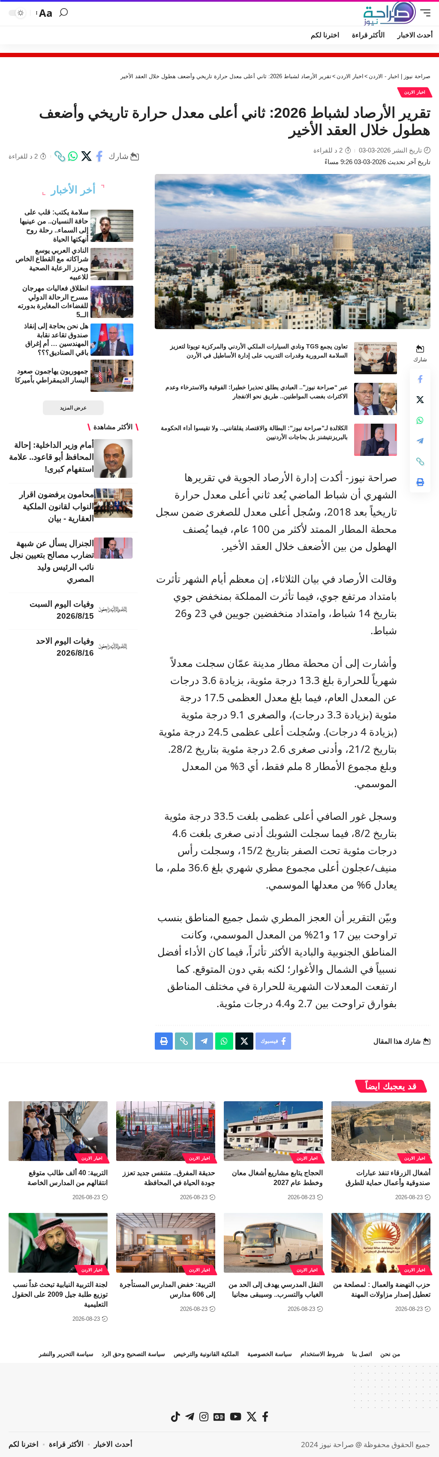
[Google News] (219, 1416)
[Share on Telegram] (420, 441)
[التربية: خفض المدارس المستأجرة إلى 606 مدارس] (165, 1243)
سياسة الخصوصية (269, 1353)
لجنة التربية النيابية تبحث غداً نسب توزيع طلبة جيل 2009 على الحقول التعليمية (60, 1294)
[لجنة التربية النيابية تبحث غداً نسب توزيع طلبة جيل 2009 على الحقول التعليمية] (58, 1243)
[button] (423, 13)
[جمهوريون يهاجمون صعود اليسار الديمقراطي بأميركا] (111, 376)
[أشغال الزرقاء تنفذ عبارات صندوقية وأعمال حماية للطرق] (380, 1131)
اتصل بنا (362, 1353)
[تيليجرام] (189, 1416)
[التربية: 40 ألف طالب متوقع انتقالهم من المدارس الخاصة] (58, 1131)
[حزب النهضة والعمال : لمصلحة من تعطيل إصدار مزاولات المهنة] (380, 1243)
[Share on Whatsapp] (73, 156)
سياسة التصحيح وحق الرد (133, 1353)
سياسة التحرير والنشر (66, 1353)
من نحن (390, 1353)
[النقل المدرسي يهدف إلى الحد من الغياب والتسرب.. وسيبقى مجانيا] (273, 1243)
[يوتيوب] (236, 1416)
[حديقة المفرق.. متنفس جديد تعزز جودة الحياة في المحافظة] (165, 1131)
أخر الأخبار (73, 190)
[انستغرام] (203, 1416)
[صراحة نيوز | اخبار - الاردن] (390, 13)
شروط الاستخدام (322, 1353)
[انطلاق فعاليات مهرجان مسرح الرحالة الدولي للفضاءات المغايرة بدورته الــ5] (111, 302)
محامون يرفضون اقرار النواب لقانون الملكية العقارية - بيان (56, 506)
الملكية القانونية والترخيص (206, 1353)
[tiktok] (175, 1416)
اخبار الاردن (414, 92)
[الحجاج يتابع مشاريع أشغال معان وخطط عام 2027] (273, 1131)
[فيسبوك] (265, 1416)
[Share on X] (86, 156)
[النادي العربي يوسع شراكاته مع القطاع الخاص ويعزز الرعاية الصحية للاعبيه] (111, 264)
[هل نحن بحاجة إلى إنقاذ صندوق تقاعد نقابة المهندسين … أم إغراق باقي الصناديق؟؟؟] (111, 340)
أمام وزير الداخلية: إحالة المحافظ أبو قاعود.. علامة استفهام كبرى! (51, 456)
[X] (251, 1416)
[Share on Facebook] (99, 156)
